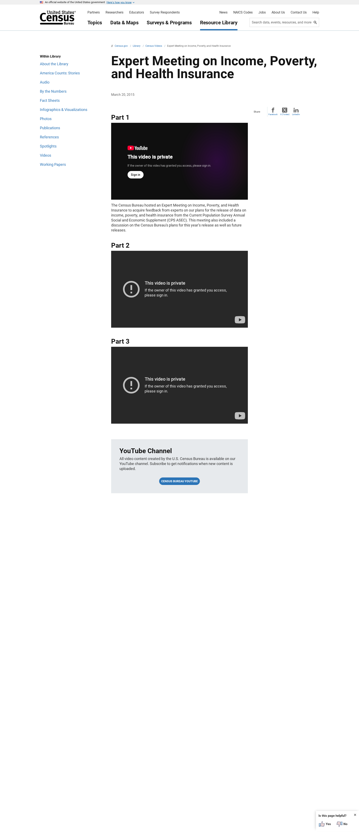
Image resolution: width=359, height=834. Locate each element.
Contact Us (299, 12)
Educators (136, 12)
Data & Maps (124, 23)
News (223, 12)
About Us (278, 12)
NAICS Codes (243, 12)
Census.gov (121, 45)
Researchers (114, 12)
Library (137, 45)
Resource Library (218, 23)
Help (315, 12)
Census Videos (154, 45)
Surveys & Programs (169, 23)
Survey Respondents (165, 12)
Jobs (262, 12)
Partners (93, 12)
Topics (94, 23)
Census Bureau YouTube (179, 481)
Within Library (50, 56)
